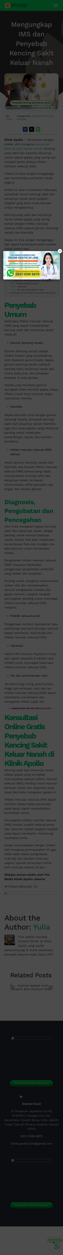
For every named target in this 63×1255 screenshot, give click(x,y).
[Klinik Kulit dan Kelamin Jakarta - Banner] (31, 265)
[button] (31, 627)
